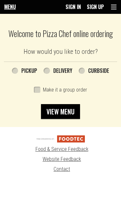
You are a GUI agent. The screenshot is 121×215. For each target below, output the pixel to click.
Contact (62, 169)
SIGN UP (95, 7)
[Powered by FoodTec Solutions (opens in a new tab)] (60, 138)
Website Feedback (62, 159)
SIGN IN (73, 7)
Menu (10, 7)
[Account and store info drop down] (114, 7)
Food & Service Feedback (61, 149)
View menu (60, 111)
